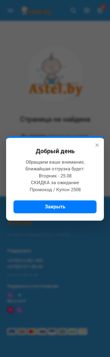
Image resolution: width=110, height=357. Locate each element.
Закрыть (55, 207)
